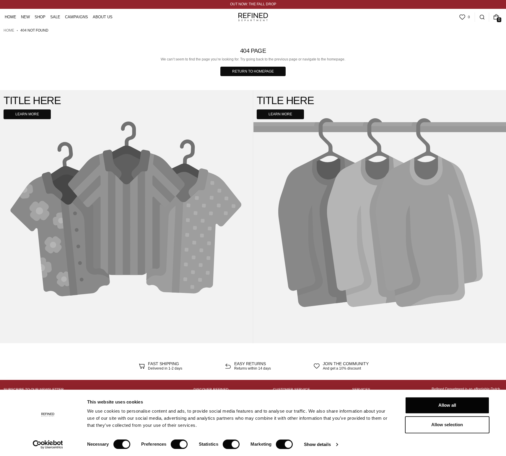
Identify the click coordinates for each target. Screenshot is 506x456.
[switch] (179, 444)
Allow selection (447, 424)
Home (9, 30)
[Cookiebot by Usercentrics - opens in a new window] (48, 444)
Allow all (447, 405)
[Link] (253, 4)
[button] (482, 17)
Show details (317, 444)
